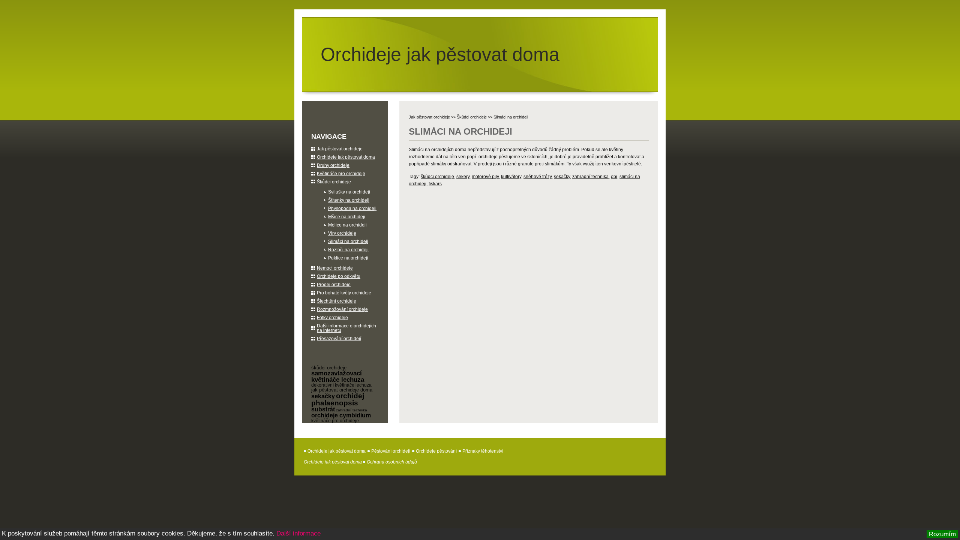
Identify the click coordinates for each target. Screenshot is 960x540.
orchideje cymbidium (341, 415)
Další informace (298, 533)
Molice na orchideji (347, 225)
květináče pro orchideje (335, 420)
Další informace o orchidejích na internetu (346, 328)
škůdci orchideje (437, 176)
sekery (463, 176)
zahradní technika (590, 176)
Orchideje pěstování (436, 451)
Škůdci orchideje (472, 117)
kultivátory (511, 176)
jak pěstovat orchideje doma (341, 390)
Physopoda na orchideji (352, 208)
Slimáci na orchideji (511, 117)
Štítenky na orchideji (348, 200)
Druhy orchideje (333, 165)
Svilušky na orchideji (349, 192)
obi (614, 176)
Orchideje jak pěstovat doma (440, 54)
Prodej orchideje (334, 284)
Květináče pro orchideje (341, 173)
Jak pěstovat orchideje (429, 117)
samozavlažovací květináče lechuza (337, 376)
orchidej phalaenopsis (337, 399)
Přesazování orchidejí (339, 338)
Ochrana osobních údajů (392, 462)
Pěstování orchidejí (390, 451)
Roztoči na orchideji (348, 249)
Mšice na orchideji (346, 216)
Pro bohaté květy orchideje (344, 293)
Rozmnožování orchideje (342, 309)
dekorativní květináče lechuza (341, 385)
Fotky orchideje (332, 317)
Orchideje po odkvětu (338, 276)
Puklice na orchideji (348, 258)
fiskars (435, 183)
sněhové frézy (538, 176)
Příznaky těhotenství (482, 451)
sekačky (562, 176)
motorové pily (485, 176)
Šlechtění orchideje (336, 301)
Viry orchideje (342, 233)
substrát (323, 409)
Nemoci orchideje (335, 268)
